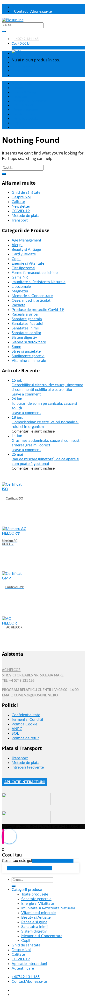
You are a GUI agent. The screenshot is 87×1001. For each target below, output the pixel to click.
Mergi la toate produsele (52, 861)
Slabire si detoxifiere (29, 342)
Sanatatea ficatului (27, 324)
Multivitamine (23, 127)
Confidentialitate (26, 715)
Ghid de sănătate (23, 53)
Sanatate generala (26, 109)
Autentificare (23, 6)
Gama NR (20, 277)
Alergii (17, 245)
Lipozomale (21, 287)
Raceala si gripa (25, 314)
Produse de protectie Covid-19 (38, 310)
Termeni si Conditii (27, 720)
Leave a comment (26, 394)
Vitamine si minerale (29, 361)
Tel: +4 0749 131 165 (18, 681)
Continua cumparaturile (29, 868)
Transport (20, 220)
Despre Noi (21, 197)
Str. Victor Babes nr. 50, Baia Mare (33, 675)
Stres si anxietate (26, 351)
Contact (21, 11)
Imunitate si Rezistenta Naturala (38, 282)
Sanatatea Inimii (24, 114)
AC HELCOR (11, 670)
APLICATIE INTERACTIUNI (24, 782)
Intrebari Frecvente (28, 767)
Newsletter (21, 206)
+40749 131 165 (26, 39)
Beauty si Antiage (26, 249)
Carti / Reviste (24, 254)
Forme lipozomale (25, 66)
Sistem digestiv (24, 337)
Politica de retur (25, 738)
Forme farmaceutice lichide (35, 273)
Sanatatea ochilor (26, 333)
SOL (15, 733)
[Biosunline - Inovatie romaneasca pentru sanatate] (12, 20)
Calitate (18, 202)
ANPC (17, 729)
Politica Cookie (24, 724)
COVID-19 (21, 211)
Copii (17, 123)
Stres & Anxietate (26, 118)
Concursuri (21, 75)
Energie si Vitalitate (28, 263)
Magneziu (20, 291)
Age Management (26, 240)
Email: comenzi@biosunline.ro (30, 695)
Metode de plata (25, 216)
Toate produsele (22, 83)
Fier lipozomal (23, 268)
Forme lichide (23, 70)
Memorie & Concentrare (30, 101)
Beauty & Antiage (25, 92)
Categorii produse (27, 890)
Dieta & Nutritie (25, 105)
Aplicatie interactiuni (29, 964)
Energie (19, 88)
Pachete (18, 305)
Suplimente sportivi (28, 356)
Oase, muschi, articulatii (32, 300)
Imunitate (20, 96)
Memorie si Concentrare (32, 296)
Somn (16, 347)
